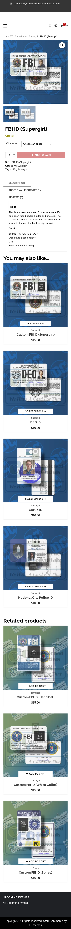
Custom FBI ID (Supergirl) (36, 334)
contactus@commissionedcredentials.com (37, 3)
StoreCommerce (53, 921)
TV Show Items (19, 36)
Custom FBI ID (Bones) (35, 872)
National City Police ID (35, 597)
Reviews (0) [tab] (15, 197)
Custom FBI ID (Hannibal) (35, 697)
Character (12, 143)
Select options (34, 411)
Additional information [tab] (24, 190)
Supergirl (33, 36)
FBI (14, 169)
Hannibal (35, 693)
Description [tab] (16, 183)
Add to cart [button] (37, 323)
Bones (36, 868)
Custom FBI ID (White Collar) (35, 785)
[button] (62, 45)
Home (6, 36)
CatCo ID (35, 510)
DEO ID (35, 422)
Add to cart (42, 155)
